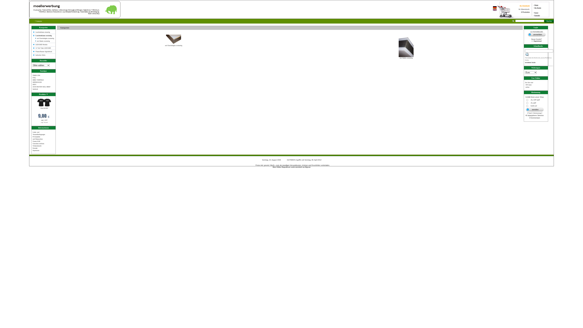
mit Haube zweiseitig (43, 41)
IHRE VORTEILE (38, 80)
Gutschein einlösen (38, 143)
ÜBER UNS (36, 75)
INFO (34, 84)
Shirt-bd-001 (44, 108)
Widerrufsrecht (37, 146)
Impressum (36, 150)
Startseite (39, 21)
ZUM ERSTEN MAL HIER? (42, 87)
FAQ (34, 78)
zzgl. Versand (44, 122)
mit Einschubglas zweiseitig (45, 38)
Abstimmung (537, 113)
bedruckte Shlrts (40, 55)
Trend (530, 113)
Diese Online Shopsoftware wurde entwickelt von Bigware (291, 167)
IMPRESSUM (37, 82)
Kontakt (537, 15)
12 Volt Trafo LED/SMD (43, 48)
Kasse (536, 13)
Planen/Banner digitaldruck (44, 51)
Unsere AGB (36, 141)
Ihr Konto (537, 8)
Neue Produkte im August (65, 64)
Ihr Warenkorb (525, 6)
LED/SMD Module (41, 44)
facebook (35, 89)
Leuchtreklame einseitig (43, 32)
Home (536, 5)
